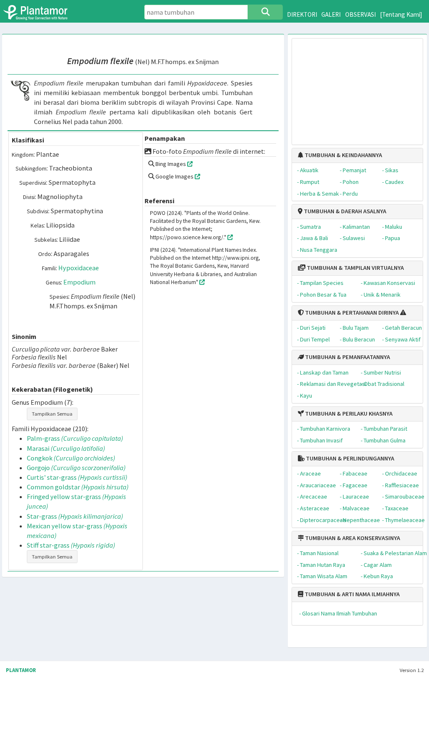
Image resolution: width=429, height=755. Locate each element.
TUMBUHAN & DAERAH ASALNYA (344, 211)
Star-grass (75, 516)
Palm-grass (75, 438)
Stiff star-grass (71, 545)
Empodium (79, 282)
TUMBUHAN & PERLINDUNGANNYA (349, 458)
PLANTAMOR (21, 670)
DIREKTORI (302, 14)
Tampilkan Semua (52, 414)
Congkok (71, 458)
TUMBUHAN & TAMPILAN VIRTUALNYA (354, 267)
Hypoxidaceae (78, 268)
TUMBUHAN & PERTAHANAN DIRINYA (351, 312)
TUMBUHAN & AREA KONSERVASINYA (352, 538)
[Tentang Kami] (401, 14)
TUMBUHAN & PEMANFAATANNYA (347, 357)
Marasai (66, 448)
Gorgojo (76, 467)
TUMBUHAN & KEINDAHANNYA (342, 155)
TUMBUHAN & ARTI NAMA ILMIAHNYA (351, 594)
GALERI (331, 14)
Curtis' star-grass (77, 477)
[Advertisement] (357, 87)
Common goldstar (78, 487)
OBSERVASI (360, 14)
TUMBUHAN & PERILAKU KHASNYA (348, 413)
